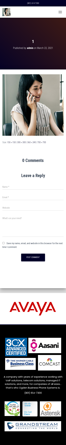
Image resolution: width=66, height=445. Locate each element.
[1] (33, 105)
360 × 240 (31, 142)
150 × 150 (11, 142)
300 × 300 (21, 142)
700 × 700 (41, 142)
